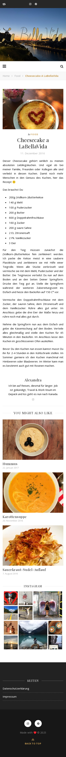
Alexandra (33, 380)
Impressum (10, 696)
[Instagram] (33, 620)
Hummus (10, 463)
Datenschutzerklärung (16, 688)
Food (17, 76)
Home (6, 76)
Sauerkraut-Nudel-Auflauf (24, 569)
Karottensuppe (15, 516)
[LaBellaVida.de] (33, 34)
